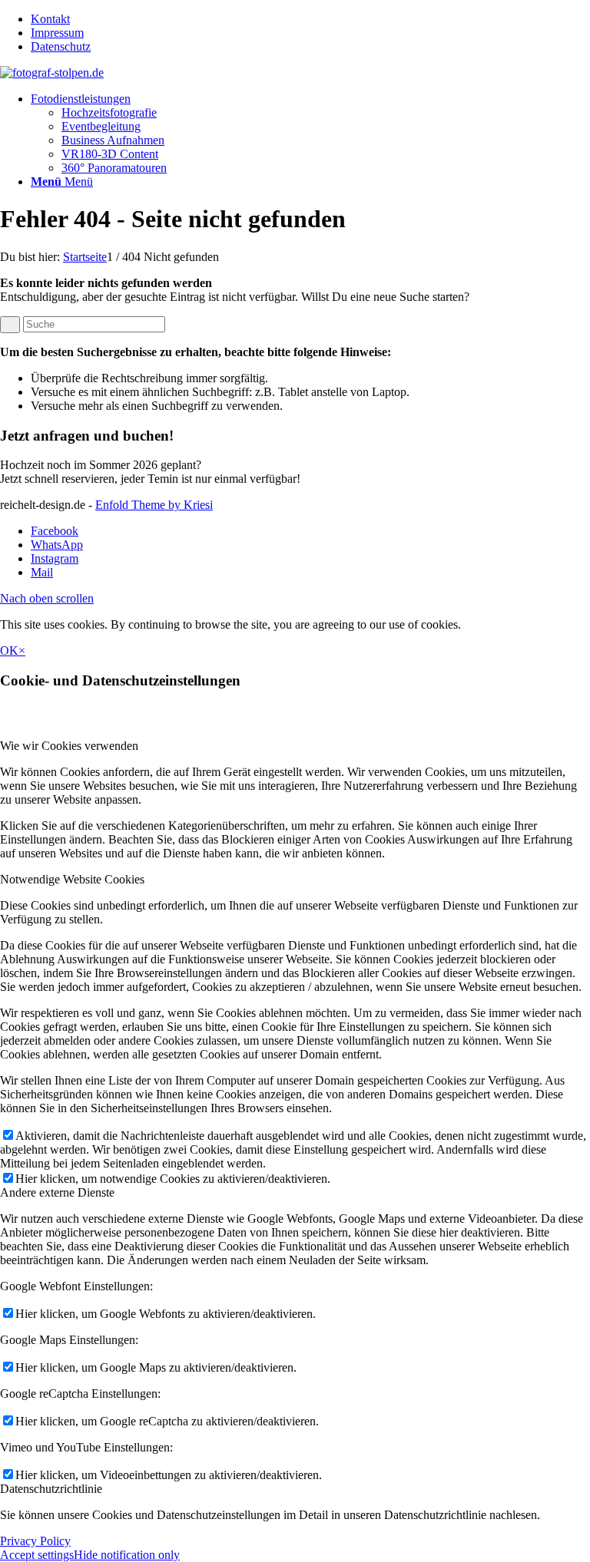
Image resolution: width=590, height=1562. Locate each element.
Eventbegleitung (101, 126)
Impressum (57, 32)
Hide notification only (127, 1554)
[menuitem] (310, 19)
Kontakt (50, 18)
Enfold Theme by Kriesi (154, 504)
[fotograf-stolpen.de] (52, 72)
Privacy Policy (35, 1540)
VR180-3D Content (109, 153)
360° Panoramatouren (114, 167)
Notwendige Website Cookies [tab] (72, 879)
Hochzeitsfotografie (109, 112)
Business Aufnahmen (112, 140)
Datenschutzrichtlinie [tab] (51, 1488)
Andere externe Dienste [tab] (57, 1192)
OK (9, 650)
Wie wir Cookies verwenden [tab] (69, 745)
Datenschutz (61, 46)
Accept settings (37, 1554)
